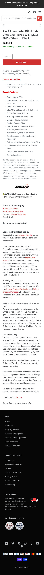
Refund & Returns (12, 480)
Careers (8, 468)
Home (7, 421)
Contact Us (9, 460)
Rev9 (11, 217)
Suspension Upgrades (14, 433)
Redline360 (25, 567)
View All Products (12, 446)
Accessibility (10, 484)
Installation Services (13, 464)
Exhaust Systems (12, 442)
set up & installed (23, 74)
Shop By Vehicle (12, 429)
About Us (9, 425)
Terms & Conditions (13, 472)
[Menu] (39, 12)
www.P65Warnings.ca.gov (20, 197)
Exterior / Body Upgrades (15, 437)
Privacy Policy (11, 476)
